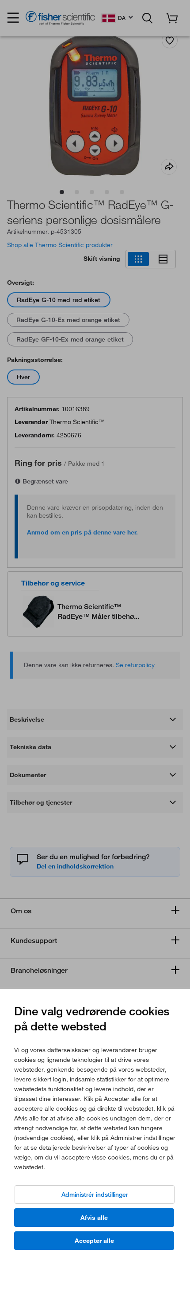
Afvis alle (94, 1218)
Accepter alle (94, 1241)
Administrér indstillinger (94, 1195)
